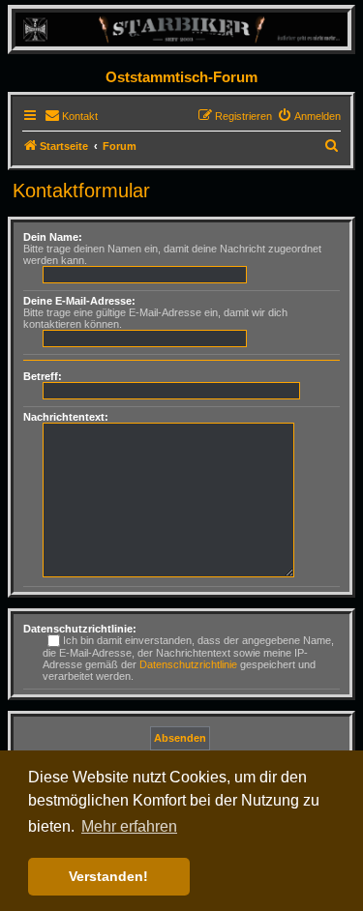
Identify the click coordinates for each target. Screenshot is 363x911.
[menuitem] (71, 116)
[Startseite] (181, 28)
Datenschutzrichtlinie (188, 664)
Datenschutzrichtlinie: (79, 628)
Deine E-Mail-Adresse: (79, 301)
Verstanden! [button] (108, 876)
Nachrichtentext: (65, 417)
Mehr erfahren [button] (129, 826)
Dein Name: (52, 237)
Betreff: (42, 376)
